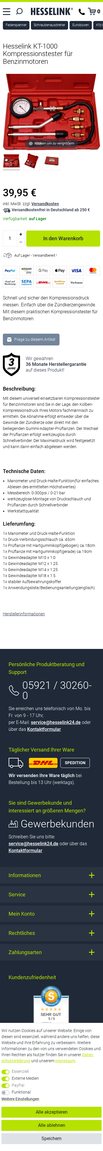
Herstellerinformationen (24, 614)
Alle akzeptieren (52, 1112)
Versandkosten (45, 203)
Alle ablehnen (51, 1125)
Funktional (21, 1092)
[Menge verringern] (21, 243)
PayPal (18, 1085)
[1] (11, 163)
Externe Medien (25, 1078)
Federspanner (16, 25)
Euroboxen (80, 25)
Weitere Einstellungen (20, 1099)
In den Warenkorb (63, 238)
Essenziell (20, 1071)
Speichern (51, 1138)
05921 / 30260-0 (57, 690)
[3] (51, 163)
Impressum (65, 1060)
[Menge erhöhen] (21, 234)
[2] (31, 163)
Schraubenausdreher (49, 25)
